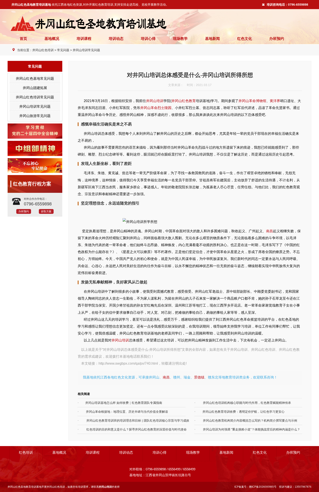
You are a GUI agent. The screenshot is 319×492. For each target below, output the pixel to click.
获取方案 (46, 211)
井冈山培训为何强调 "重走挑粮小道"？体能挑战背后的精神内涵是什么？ (241, 429)
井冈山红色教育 (183, 101)
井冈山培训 (154, 101)
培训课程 (84, 39)
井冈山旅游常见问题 (35, 116)
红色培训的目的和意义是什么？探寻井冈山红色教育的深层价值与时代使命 (125, 429)
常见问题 (63, 50)
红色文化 (244, 39)
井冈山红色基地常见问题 (35, 78)
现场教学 (180, 39)
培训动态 (116, 39)
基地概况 (51, 39)
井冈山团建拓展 (35, 88)
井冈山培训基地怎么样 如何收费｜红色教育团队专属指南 (120, 402)
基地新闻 (212, 39)
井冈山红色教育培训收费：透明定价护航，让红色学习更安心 (239, 411)
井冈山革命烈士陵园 (155, 108)
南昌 (269, 231)
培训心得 (148, 39)
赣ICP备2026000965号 (262, 486)
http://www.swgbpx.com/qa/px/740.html (128, 363)
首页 (23, 39)
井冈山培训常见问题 (86, 50)
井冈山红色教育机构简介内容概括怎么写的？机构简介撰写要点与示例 (241, 420)
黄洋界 (275, 101)
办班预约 (276, 39)
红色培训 (26, 452)
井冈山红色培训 (43, 50)
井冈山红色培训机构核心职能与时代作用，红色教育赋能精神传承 (241, 402)
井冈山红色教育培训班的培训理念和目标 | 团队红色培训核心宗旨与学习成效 (125, 420)
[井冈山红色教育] (159, 23)
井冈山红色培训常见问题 (35, 97)
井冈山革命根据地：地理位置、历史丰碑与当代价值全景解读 (123, 411)
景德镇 (199, 377)
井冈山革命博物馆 (252, 101)
